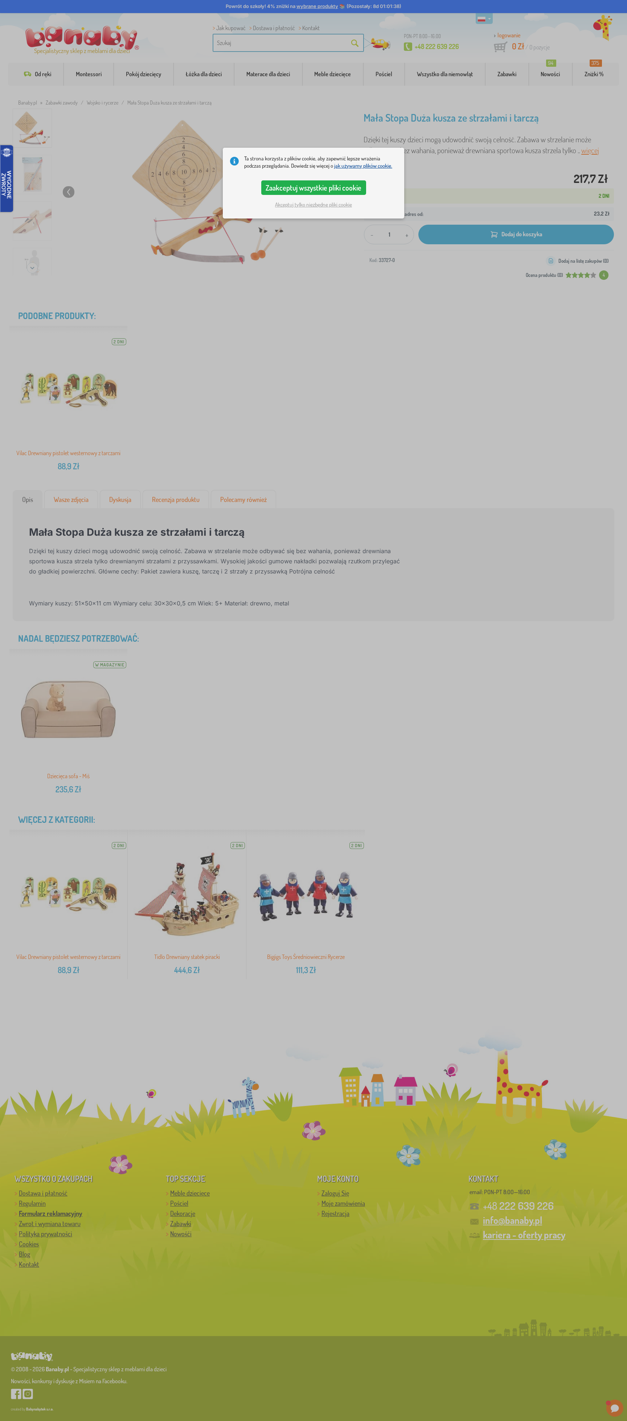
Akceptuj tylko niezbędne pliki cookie (313, 204)
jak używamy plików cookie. (363, 165)
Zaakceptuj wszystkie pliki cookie (313, 187)
